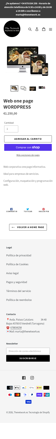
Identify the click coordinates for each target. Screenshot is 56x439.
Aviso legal (12, 273)
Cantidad (9, 122)
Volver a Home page (30, 227)
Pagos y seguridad (16, 282)
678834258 (16, 327)
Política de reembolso (19, 300)
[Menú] (50, 29)
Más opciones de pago (28, 155)
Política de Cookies (17, 264)
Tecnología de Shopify (39, 412)
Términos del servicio (18, 291)
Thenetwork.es (21, 412)
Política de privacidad (18, 255)
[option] (14, 89)
